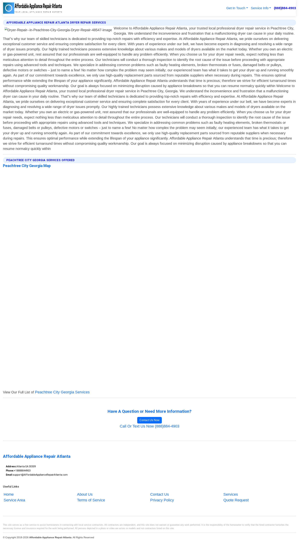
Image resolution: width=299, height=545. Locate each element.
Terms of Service (91, 500)
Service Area (14, 500)
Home (9, 494)
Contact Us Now (149, 420)
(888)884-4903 (285, 8)
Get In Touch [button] (235, 8)
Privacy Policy (162, 500)
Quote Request (236, 500)
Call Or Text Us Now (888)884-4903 (149, 426)
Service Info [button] (260, 8)
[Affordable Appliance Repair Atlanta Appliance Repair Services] (32, 8)
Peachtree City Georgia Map (27, 166)
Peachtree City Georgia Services (62, 392)
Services (230, 494)
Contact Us (159, 494)
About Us (85, 494)
